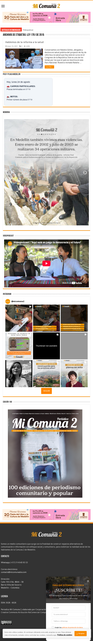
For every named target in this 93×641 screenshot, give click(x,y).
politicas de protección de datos (72, 627)
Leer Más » (49, 67)
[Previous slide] (8, 173)
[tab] (38, 223)
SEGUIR (46, 391)
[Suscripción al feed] (4, 35)
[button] (18, 318)
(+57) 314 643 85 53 (19, 562)
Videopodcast (28, 30)
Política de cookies (64, 635)
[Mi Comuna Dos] (46, 6)
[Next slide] (85, 173)
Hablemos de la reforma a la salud (24, 42)
